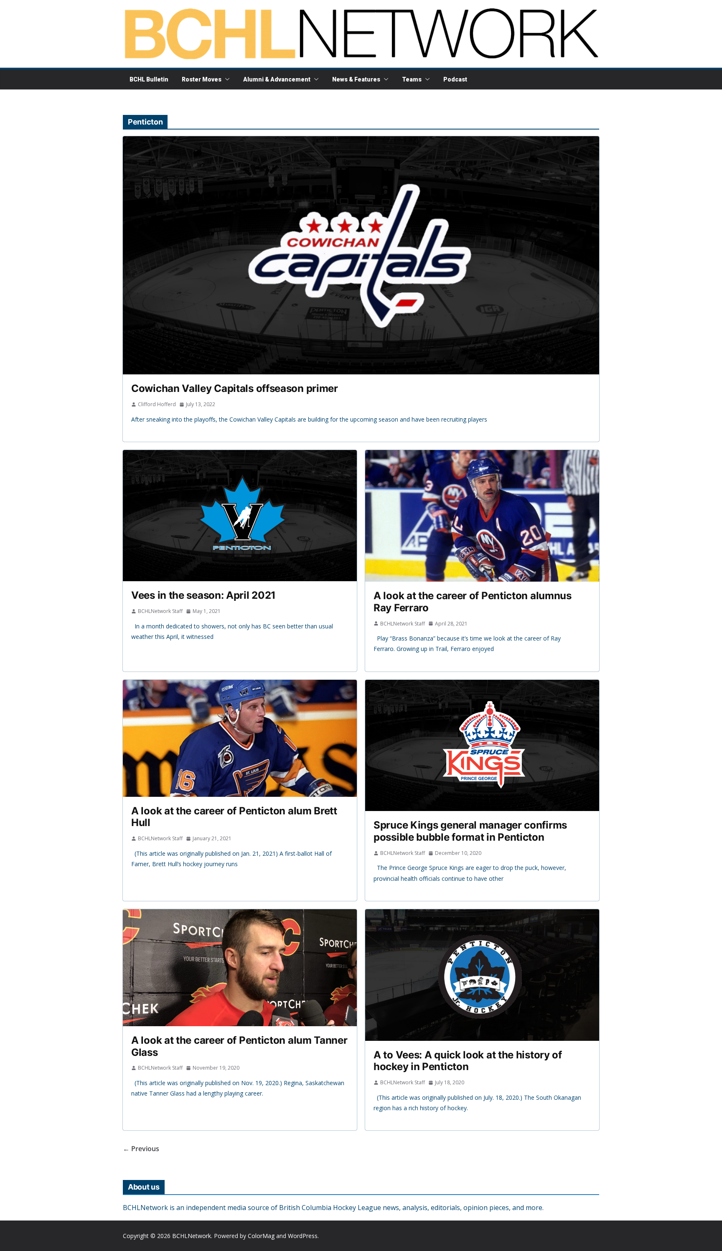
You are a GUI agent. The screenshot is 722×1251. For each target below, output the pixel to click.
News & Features (356, 79)
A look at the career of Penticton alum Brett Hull (234, 817)
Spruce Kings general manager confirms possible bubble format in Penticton (470, 831)
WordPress (303, 1236)
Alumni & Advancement (276, 79)
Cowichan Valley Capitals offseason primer (234, 388)
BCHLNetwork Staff (160, 611)
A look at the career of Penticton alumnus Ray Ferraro (473, 602)
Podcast (455, 79)
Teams (412, 79)
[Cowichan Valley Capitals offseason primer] (361, 255)
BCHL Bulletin (149, 79)
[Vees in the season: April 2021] (240, 516)
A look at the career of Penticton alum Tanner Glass (239, 1046)
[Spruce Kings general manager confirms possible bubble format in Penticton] (482, 745)
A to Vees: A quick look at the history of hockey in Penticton (468, 1061)
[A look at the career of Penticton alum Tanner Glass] (240, 967)
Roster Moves (201, 79)
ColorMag (261, 1236)
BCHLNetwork (191, 1236)
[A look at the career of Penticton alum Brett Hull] (240, 738)
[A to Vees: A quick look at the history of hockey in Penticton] (482, 975)
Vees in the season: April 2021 (203, 595)
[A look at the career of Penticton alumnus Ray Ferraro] (482, 516)
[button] (225, 79)
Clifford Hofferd (157, 404)
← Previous (141, 1148)
